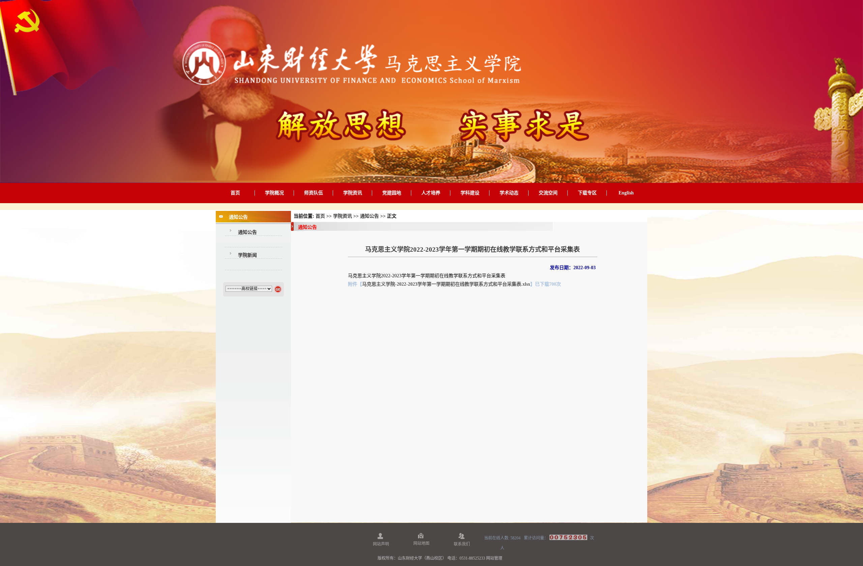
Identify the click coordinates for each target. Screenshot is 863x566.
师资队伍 (313, 192)
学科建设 (469, 192)
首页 (235, 192)
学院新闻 (247, 255)
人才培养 (430, 192)
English (626, 192)
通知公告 (247, 232)
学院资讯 (352, 192)
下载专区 (587, 192)
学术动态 (509, 192)
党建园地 (391, 192)
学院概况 (274, 192)
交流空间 (548, 192)
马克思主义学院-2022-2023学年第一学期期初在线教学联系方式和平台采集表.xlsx (446, 284)
